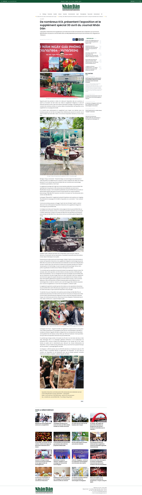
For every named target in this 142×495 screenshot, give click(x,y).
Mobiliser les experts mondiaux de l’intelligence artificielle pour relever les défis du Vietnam (62, 479)
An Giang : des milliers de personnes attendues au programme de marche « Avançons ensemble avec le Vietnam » (97, 426)
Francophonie (83, 14)
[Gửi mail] (79, 39)
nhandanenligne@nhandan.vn (101, 493)
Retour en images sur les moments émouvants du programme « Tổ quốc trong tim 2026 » (98, 480)
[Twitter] (76, 39)
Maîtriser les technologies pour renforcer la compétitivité (43, 424)
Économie (50, 14)
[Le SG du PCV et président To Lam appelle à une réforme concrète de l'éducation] (43, 471)
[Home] (40, 14)
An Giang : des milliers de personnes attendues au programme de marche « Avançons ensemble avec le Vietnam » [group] (58, 16)
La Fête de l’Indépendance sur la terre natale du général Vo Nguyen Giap (92, 42)
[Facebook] (74, 39)
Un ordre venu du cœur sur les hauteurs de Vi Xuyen (79, 424)
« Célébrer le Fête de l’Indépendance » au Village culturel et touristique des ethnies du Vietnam (91, 68)
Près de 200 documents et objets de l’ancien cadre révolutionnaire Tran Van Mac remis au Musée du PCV (91, 61)
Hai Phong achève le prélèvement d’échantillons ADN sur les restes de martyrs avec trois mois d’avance (93, 80)
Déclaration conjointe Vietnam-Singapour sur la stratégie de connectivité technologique (60, 462)
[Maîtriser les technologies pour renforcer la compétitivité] (43, 417)
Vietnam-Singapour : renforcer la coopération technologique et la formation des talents (80, 461)
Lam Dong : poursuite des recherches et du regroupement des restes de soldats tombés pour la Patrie (91, 54)
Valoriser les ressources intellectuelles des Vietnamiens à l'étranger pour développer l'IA (92, 118)
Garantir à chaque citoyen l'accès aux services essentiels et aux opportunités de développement (43, 462)
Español (76, 1)
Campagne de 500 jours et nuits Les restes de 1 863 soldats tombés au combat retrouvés (62, 425)
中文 (70, 1)
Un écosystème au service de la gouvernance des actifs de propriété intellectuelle (62, 444)
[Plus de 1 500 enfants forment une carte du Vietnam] (80, 436)
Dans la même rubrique (44, 410)
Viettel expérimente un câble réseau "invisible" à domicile (93, 111)
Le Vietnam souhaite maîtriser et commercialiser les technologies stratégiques (80, 479)
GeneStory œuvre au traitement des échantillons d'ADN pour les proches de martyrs (91, 48)
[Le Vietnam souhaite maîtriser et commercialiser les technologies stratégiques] (80, 471)
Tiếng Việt (63, 1)
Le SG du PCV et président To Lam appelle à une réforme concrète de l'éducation (42, 479)
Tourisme (65, 14)
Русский (72, 1)
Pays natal (90, 14)
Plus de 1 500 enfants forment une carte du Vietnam (79, 443)
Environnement (71, 14)
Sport (77, 14)
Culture (59, 14)
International (97, 14)
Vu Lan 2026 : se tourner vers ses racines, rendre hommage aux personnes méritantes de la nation (43, 445)
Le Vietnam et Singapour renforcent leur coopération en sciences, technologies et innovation (93, 104)
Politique (44, 14)
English (66, 1)
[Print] (82, 39)
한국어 (80, 1)
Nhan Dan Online (71, 7)
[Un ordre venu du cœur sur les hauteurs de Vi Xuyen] (80, 417)
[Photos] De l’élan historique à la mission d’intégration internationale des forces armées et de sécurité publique (98, 462)
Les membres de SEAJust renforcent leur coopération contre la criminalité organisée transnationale (98, 445)
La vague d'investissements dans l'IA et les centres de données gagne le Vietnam (93, 97)
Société (55, 14)
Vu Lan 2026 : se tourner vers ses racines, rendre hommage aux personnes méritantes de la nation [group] (102, 16)
